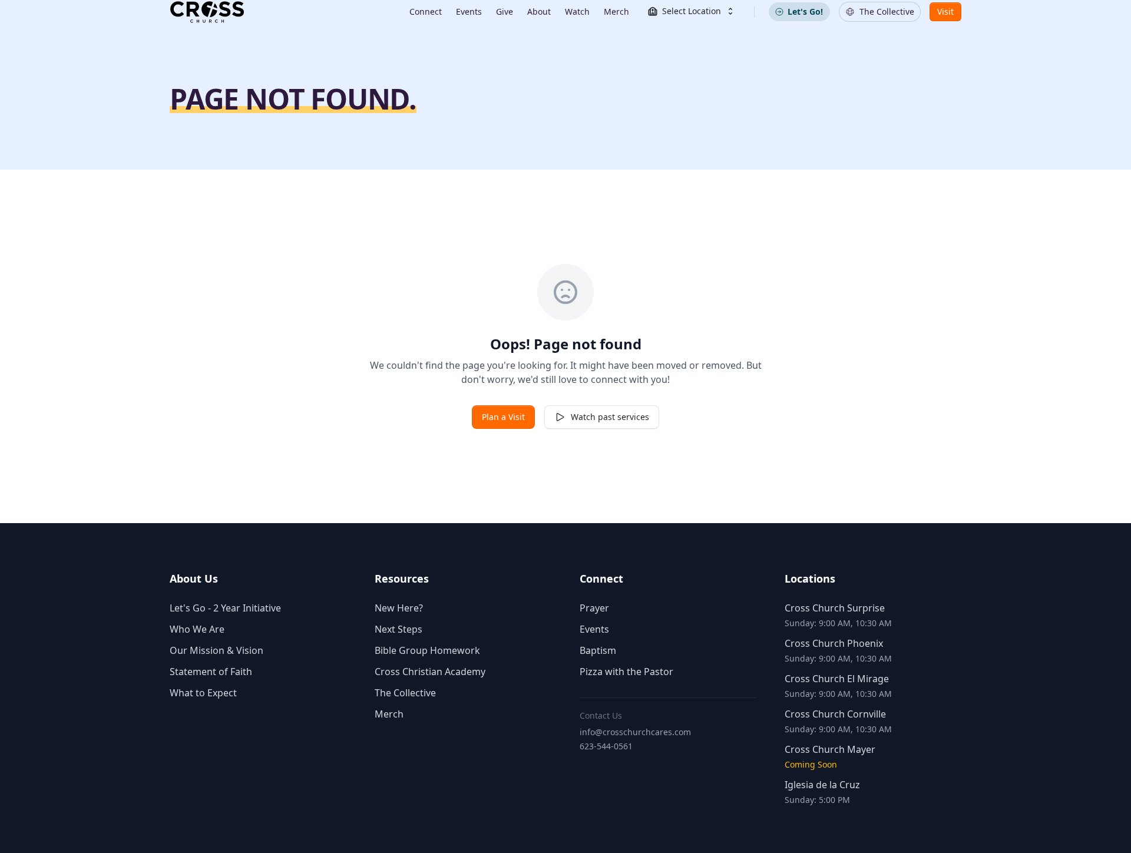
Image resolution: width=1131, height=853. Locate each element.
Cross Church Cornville (835, 713)
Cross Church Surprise (835, 607)
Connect (425, 11)
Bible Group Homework (427, 650)
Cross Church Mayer (830, 749)
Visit (945, 11)
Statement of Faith (211, 671)
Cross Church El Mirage (837, 678)
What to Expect (203, 692)
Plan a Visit (503, 416)
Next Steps (398, 629)
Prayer (594, 607)
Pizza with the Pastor (626, 671)
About (539, 11)
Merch (616, 11)
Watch (577, 11)
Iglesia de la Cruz (822, 784)
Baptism (598, 650)
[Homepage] (207, 12)
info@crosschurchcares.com (635, 732)
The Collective (405, 692)
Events (469, 11)
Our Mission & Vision (216, 650)
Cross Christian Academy (430, 671)
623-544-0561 (606, 746)
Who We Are (197, 629)
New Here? (399, 607)
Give (504, 11)
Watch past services (610, 416)
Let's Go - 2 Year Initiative (225, 607)
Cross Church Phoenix (834, 643)
